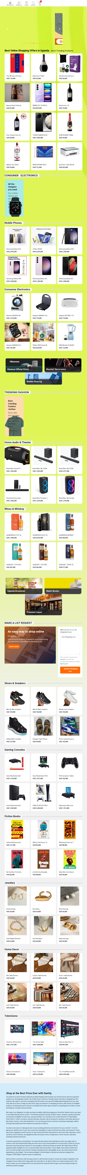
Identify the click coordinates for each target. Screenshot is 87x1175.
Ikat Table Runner (65, 1005)
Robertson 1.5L (64, 105)
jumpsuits (54, 1119)
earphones (37, 1154)
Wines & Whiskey (14, 508)
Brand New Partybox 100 (41, 498)
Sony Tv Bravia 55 (39, 1071)
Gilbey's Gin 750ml (12, 165)
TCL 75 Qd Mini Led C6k (67, 1071)
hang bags (69, 1121)
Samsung (43, 1148)
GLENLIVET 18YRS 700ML (67, 564)
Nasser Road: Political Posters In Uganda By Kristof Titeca (14, 105)
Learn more (13, 646)
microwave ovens (43, 1134)
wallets (76, 1121)
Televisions (11, 1015)
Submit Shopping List (70, 670)
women (33, 1117)
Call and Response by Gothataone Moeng (14, 842)
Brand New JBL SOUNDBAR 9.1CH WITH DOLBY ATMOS (67, 468)
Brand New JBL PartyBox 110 (67, 498)
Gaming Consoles (15, 749)
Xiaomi (67, 1148)
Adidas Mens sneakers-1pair (14, 739)
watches (55, 1121)
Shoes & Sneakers (15, 683)
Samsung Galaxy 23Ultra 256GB (67, 249)
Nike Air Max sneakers (13, 709)
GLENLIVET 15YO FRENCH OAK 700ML (41, 564)
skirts (48, 1119)
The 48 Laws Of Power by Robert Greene (14, 76)
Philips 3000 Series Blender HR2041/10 (41, 345)
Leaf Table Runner (12, 1005)
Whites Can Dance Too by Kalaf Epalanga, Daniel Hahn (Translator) (41, 842)
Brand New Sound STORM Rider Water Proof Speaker (14, 468)
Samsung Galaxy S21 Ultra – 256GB (67, 278)
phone (46, 1141)
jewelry (71, 1114)
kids (40, 1117)
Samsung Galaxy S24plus (14, 249)
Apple (58, 1148)
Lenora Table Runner (40, 975)
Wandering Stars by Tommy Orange (67, 842)
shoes (59, 1114)
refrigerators (54, 1134)
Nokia (37, 1148)
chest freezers (64, 1134)
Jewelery (10, 882)
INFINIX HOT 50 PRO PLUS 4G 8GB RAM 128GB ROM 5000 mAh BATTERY (41, 105)
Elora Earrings (63, 909)
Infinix (49, 1148)
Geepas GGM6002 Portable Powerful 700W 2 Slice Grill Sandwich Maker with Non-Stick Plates (14, 345)
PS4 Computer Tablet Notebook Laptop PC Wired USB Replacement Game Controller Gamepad (67, 776)
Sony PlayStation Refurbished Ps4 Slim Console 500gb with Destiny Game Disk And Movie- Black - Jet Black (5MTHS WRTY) (14, 805)
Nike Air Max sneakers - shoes (41, 709)
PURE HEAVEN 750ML (66, 135)
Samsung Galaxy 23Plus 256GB (14, 278)
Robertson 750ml (38, 76)
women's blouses (33, 1119)
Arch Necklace (37, 938)
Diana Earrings (64, 938)
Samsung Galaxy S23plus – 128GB (41, 278)
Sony (62, 1148)
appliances (18, 1132)
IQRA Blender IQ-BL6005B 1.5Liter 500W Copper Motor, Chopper (67, 345)
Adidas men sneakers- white (67, 709)
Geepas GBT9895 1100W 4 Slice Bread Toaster (67, 315)
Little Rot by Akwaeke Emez (41, 872)
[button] (7, 29)
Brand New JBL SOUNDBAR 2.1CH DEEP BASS (41, 468)
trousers (24, 1119)
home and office (42, 1132)
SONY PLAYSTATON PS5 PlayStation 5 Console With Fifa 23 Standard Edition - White (41, 805)
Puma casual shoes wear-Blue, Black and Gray (67, 739)
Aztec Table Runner (65, 975)
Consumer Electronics (17, 289)
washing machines (12, 1137)
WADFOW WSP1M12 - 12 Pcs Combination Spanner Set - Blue (41, 165)
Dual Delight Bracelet (13, 938)
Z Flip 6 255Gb (37, 249)
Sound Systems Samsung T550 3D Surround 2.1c (14, 498)
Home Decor (12, 949)
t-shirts (17, 1119)
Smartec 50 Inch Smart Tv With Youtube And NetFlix (14, 1042)
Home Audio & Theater (18, 442)
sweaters (64, 1114)
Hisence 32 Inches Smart (14, 1071)
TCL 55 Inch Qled (38, 1042)
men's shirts (10, 1119)
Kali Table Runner (12, 975)
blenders (73, 1134)
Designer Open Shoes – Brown (41, 739)
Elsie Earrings (10, 909)
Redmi (72, 1148)
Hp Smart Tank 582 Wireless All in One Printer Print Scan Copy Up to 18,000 (67, 165)
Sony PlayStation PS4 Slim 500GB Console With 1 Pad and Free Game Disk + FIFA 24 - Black (41, 776)
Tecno (54, 1148)
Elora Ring (36, 909)
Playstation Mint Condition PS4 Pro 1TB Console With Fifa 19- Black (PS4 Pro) (67, 805)
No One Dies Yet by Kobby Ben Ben (14, 872)
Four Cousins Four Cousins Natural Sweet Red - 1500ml (14, 135)
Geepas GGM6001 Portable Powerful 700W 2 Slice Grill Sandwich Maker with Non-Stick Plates (41, 315)
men (28, 1117)
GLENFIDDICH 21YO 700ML (14, 535)
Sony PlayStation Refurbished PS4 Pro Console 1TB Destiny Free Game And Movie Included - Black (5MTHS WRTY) (14, 776)
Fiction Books (12, 816)
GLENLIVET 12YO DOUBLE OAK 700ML (14, 564)
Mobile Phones (13, 222)
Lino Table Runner (39, 1005)
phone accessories (58, 1152)
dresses (43, 1119)
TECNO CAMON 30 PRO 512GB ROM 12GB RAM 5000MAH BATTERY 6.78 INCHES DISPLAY (41, 135)
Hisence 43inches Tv (66, 1042)
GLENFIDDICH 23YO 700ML (41, 535)
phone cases (27, 1154)
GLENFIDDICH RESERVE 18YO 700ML (67, 535)
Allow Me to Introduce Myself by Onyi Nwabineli (67, 872)
